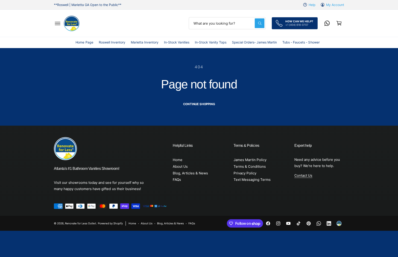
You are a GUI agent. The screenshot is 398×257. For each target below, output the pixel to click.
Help (312, 5)
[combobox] (227, 23)
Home (177, 160)
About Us (180, 166)
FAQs (177, 179)
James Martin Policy (250, 160)
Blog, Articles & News (190, 173)
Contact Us (303, 175)
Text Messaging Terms (252, 179)
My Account (335, 5)
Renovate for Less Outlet (80, 223)
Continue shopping (199, 104)
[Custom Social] (339, 223)
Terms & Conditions (250, 166)
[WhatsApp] (327, 23)
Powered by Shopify (110, 223)
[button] (58, 23)
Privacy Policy (245, 173)
